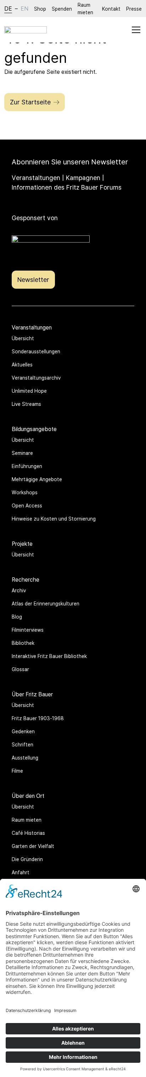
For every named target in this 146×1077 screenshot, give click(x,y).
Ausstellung (25, 757)
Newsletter (33, 279)
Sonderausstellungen (36, 351)
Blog (17, 616)
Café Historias (28, 832)
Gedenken (23, 731)
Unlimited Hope (29, 390)
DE (8, 8)
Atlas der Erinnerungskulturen (45, 603)
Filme (17, 770)
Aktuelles (22, 364)
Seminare (22, 453)
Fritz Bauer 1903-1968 (38, 718)
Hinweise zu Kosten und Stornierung (54, 518)
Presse (134, 8)
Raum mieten (85, 8)
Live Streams (26, 404)
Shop (40, 8)
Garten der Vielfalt (33, 846)
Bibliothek (23, 643)
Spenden (62, 8)
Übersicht (23, 338)
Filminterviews (28, 629)
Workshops (25, 492)
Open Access (27, 505)
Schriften (22, 744)
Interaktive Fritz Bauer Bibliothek (49, 656)
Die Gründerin (27, 859)
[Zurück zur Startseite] (25, 29)
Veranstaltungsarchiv (36, 377)
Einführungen (27, 466)
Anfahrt (20, 872)
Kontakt (111, 8)
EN (24, 8)
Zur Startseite (30, 102)
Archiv (19, 590)
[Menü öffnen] (136, 29)
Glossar (20, 669)
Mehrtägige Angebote (37, 479)
